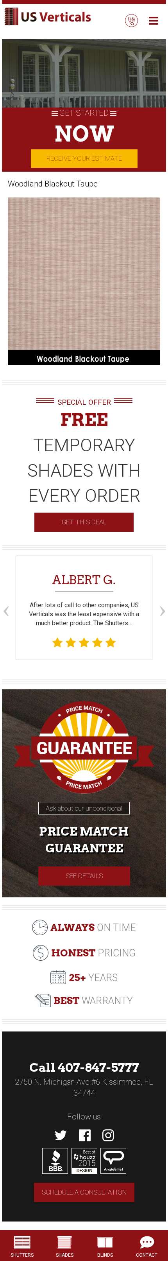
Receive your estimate (84, 158)
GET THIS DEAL (84, 522)
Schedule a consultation (84, 1192)
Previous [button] (6, 597)
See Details (84, 876)
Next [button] (162, 597)
